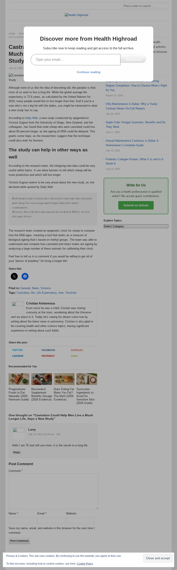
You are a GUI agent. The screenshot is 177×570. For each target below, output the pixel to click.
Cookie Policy (85, 563)
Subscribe (133, 59)
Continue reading (88, 72)
